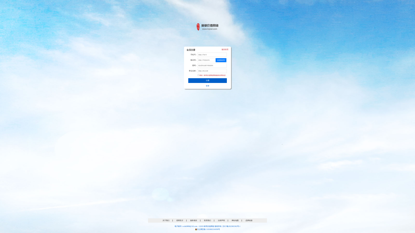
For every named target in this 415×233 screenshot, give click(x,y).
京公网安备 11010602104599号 (208, 229)
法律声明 (221, 220)
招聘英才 (179, 220)
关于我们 (166, 220)
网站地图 (235, 220)
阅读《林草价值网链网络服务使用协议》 (213, 75)
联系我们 (207, 220)
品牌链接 (249, 220)
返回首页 (225, 49)
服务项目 (193, 220)
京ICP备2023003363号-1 (231, 226)
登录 (207, 86)
